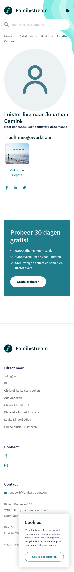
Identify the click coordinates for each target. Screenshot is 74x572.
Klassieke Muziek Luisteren (22, 412)
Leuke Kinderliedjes (17, 419)
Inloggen (10, 376)
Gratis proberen (28, 282)
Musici (44, 36)
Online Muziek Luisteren (20, 427)
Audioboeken (13, 398)
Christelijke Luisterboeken (22, 390)
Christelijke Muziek (17, 405)
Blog (7, 383)
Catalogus (26, 36)
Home (8, 36)
